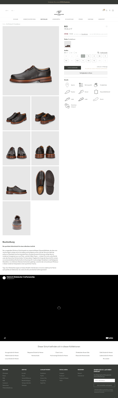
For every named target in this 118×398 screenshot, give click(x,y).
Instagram (61, 373)
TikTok (60, 380)
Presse (4, 375)
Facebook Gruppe (63, 378)
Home (4, 24)
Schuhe (15, 19)
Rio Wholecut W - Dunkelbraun (13, 24)
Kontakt (24, 373)
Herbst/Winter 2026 (29, 19)
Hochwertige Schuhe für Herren (59, 355)
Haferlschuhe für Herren (12, 355)
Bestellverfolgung (26, 380)
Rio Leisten (106, 358)
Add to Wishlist (106, 26)
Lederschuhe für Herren (106, 355)
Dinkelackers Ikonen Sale (82, 352)
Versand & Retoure (26, 378)
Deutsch (80, 373)
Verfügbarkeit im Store (86, 73)
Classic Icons (59, 352)
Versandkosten (84, 34)
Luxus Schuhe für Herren (12, 358)
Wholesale (5, 373)
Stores (81, 19)
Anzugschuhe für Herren (12, 352)
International (81, 375)
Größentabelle (103, 52)
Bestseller (44, 19)
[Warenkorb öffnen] (113, 10)
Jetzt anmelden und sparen (104, 385)
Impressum (5, 383)
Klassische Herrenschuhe (82, 355)
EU (76, 52)
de (12, 10)
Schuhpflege (69, 19)
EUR (7, 10)
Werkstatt (101, 19)
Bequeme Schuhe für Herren (35, 352)
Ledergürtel (56, 19)
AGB (4, 380)
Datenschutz (6, 385)
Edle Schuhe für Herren (106, 352)
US (71, 52)
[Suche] (106, 10)
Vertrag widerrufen (26, 383)
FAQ (4, 378)
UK (67, 52)
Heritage (90, 19)
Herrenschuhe (35, 355)
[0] (103, 10)
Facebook (61, 375)
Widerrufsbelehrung (7, 388)
